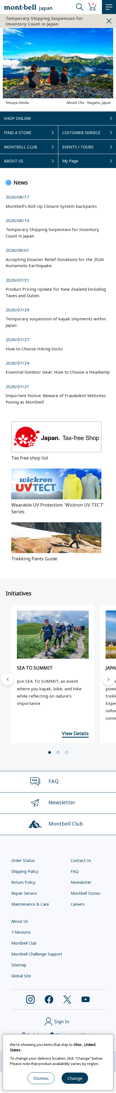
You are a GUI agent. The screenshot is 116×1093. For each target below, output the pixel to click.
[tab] (49, 752)
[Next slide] (108, 679)
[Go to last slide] (7, 679)
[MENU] (109, 7)
